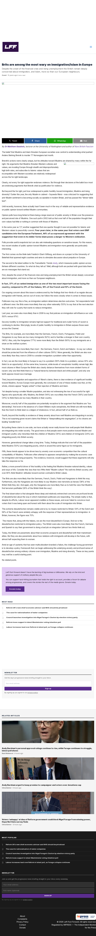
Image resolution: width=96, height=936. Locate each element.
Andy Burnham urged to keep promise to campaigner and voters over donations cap (41, 785)
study (55, 263)
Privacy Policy (22, 922)
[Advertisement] (48, 20)
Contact (22, 925)
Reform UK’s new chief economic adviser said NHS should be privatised (36, 608)
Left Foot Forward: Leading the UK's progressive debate (10, 47)
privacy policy (33, 693)
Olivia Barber (7, 788)
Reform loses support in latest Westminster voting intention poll (33, 622)
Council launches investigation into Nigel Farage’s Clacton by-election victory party (42, 617)
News (4, 61)
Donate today (15, 589)
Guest (4, 75)
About (22, 916)
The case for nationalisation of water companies (27, 613)
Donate (22, 928)
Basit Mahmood (7, 753)
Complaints (22, 919)
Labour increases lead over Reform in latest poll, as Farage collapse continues (39, 627)
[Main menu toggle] (91, 46)
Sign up (48, 688)
